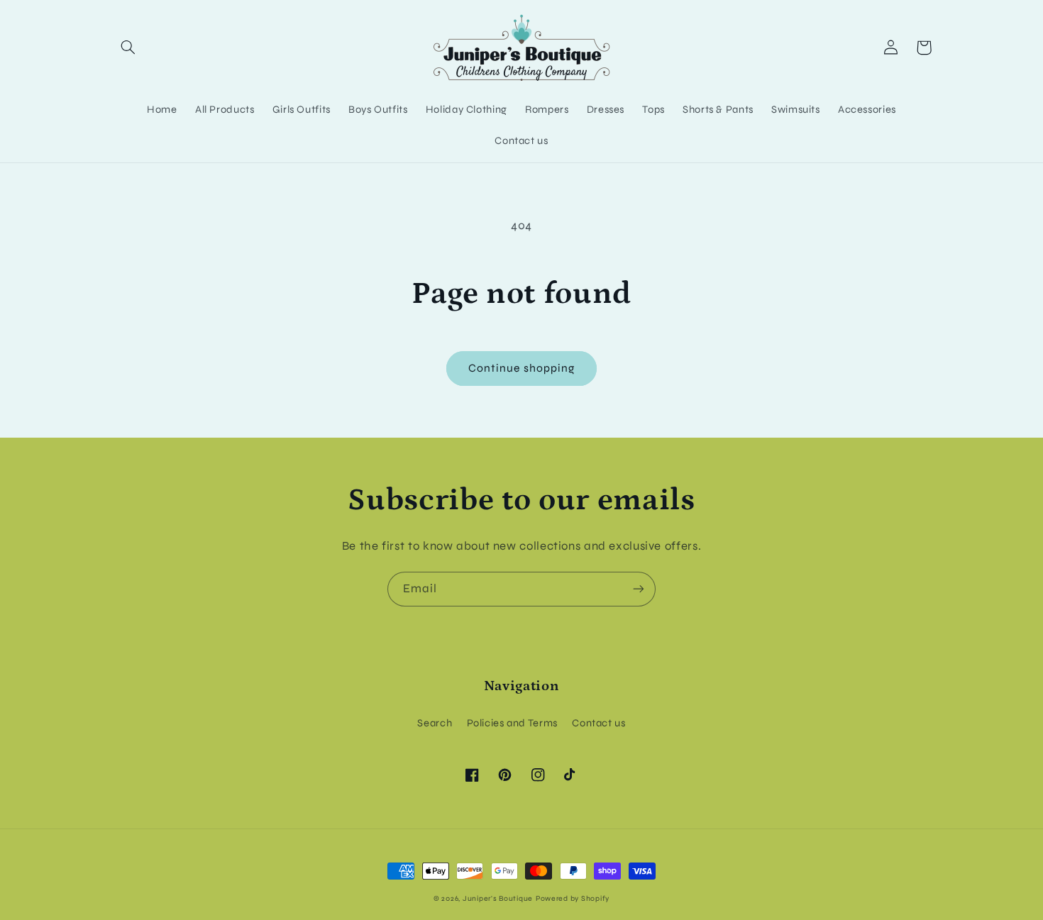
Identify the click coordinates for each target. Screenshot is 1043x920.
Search (434, 722)
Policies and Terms (512, 722)
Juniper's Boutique (498, 898)
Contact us (598, 722)
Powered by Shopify (572, 898)
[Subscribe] (638, 589)
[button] (128, 47)
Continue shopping (521, 368)
